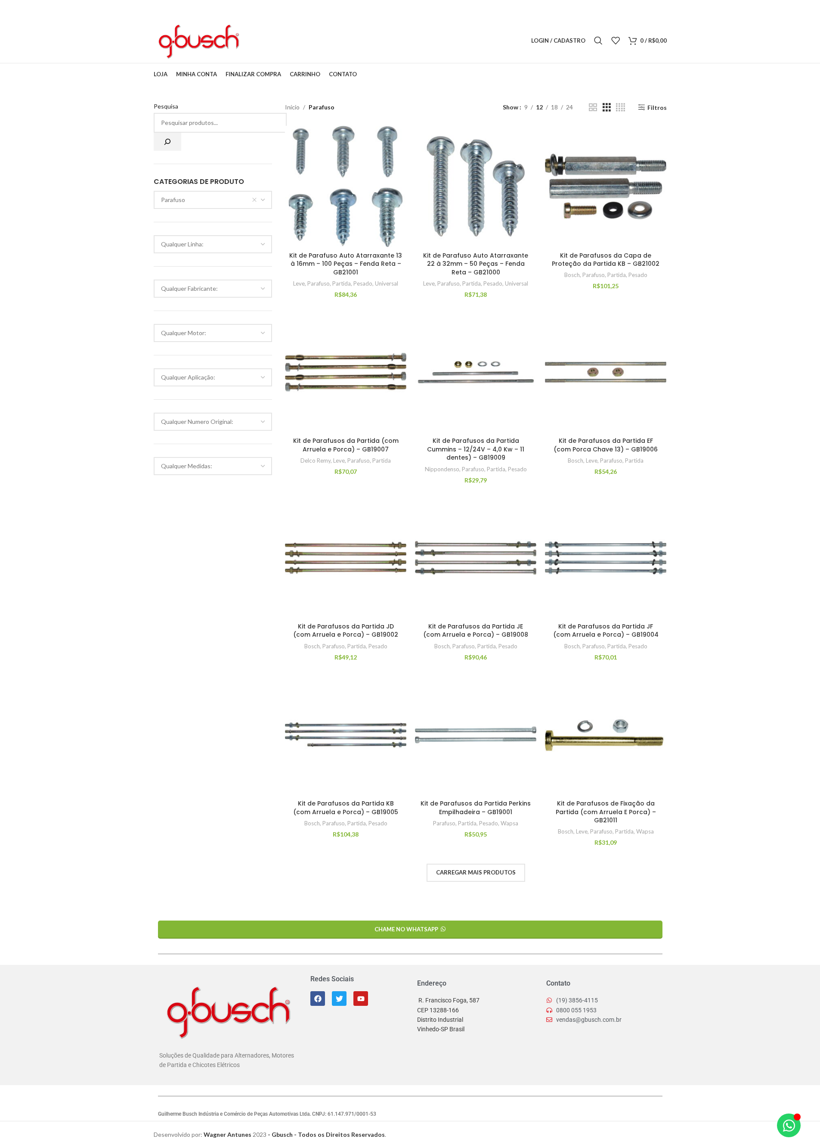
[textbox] (213, 244)
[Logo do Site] (198, 40)
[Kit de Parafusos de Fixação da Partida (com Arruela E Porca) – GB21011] (605, 735)
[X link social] (266, 41)
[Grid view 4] (620, 107)
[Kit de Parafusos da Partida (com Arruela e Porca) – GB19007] (345, 372)
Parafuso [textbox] (173, 199)
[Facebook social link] (256, 41)
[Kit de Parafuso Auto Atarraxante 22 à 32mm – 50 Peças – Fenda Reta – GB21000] (475, 186)
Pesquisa (166, 106)
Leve (299, 283)
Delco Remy (315, 460)
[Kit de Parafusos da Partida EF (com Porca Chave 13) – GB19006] (605, 372)
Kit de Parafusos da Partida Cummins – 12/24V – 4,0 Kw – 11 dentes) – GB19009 (475, 449)
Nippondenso (442, 469)
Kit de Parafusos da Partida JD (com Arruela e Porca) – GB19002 (345, 630)
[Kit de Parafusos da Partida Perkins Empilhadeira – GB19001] (475, 735)
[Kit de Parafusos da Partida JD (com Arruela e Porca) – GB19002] (345, 558)
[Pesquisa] (167, 142)
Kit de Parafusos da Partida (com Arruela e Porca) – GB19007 (346, 445)
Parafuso (318, 283)
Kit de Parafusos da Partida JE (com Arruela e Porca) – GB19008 (475, 630)
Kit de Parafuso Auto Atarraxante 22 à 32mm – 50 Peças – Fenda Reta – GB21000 (475, 264)
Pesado (362, 283)
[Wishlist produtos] (615, 40)
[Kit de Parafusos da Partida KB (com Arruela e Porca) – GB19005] (345, 735)
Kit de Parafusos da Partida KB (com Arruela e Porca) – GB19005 (345, 807)
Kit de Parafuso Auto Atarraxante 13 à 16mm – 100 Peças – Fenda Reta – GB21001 (345, 264)
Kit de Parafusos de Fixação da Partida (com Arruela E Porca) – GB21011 (606, 811)
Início (292, 107)
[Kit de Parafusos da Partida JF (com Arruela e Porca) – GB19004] (605, 558)
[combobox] (213, 200)
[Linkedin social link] (289, 41)
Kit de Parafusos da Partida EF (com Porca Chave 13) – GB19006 (606, 445)
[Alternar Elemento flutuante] (789, 1125)
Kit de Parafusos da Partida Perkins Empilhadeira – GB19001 (476, 807)
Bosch (572, 274)
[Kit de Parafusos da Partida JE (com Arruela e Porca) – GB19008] (475, 558)
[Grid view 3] (607, 107)
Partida (341, 283)
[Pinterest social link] (278, 41)
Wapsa (509, 823)
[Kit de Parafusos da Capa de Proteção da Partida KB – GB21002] (605, 186)
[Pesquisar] (598, 40)
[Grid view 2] (593, 107)
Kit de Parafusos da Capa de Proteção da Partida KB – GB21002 (605, 259)
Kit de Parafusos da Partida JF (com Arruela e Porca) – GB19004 (606, 630)
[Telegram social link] (299, 41)
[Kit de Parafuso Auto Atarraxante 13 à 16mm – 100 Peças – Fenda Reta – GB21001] (345, 186)
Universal (386, 283)
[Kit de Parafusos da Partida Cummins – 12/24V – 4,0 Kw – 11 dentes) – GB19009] (475, 372)
